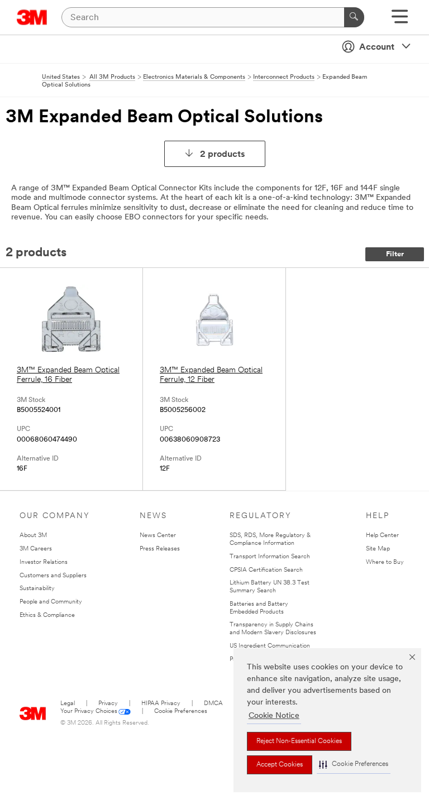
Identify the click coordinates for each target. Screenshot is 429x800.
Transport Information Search (270, 557)
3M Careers (36, 549)
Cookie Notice (274, 716)
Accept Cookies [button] (279, 764)
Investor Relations (44, 562)
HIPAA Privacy (160, 704)
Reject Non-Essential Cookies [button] (299, 741)
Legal (67, 704)
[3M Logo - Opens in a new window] (32, 17)
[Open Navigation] (400, 20)
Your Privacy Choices (88, 711)
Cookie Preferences (180, 711)
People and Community (51, 602)
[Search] (354, 17)
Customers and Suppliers (53, 576)
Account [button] (377, 47)
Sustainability (37, 589)
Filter (395, 254)
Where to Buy (385, 562)
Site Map (378, 549)
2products (222, 154)
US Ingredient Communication (270, 646)
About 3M (33, 536)
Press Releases (160, 549)
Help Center (382, 536)
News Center (158, 536)
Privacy (108, 704)
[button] (353, 764)
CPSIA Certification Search (266, 570)
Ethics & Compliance (47, 615)
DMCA (213, 704)
